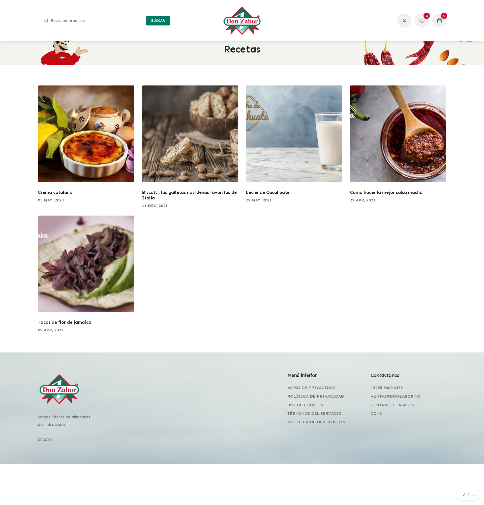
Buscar (158, 20)
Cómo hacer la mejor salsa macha (386, 192)
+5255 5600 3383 (387, 387)
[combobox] (106, 20)
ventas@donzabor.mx (395, 396)
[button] (439, 20)
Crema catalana (55, 192)
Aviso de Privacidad (311, 387)
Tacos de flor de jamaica (64, 322)
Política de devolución (316, 422)
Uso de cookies (305, 404)
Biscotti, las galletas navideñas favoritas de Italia (189, 195)
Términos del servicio (314, 413)
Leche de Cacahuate (267, 192)
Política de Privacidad (315, 396)
